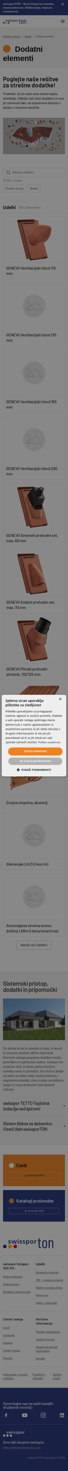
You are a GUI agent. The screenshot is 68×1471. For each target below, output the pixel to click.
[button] (34, 770)
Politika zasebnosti (49, 742)
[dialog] (34, 735)
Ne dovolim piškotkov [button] (35, 761)
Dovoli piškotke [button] (35, 751)
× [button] (60, 699)
